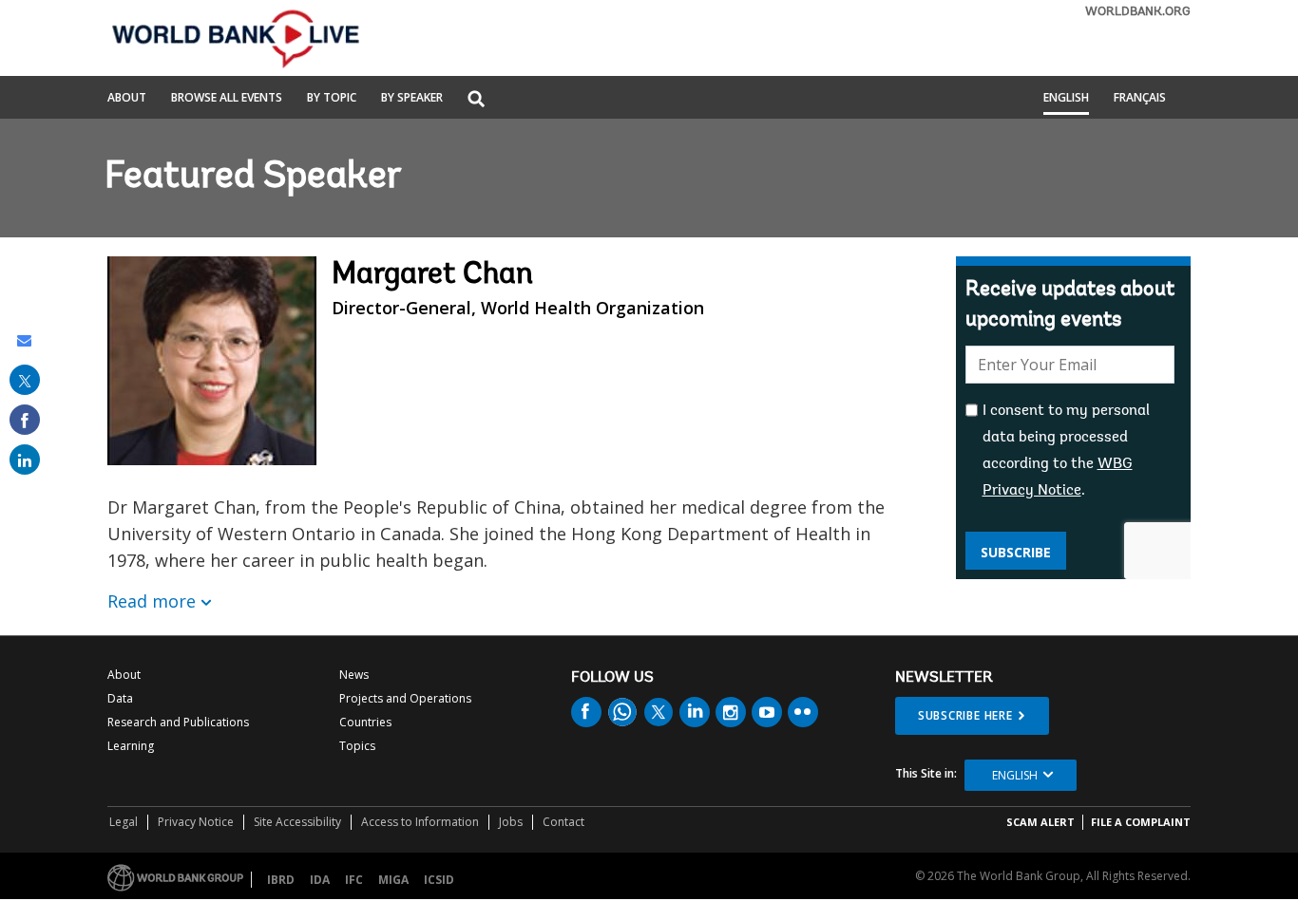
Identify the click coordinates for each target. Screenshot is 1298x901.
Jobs (511, 822)
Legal (123, 822)
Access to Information (420, 822)
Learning (130, 746)
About (126, 98)
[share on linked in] (25, 459)
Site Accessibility (297, 822)
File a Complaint (1141, 822)
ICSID (439, 880)
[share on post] (25, 380)
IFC (354, 880)
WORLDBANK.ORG (1138, 12)
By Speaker (412, 98)
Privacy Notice (196, 822)
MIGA (393, 880)
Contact (563, 822)
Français (1140, 98)
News (354, 674)
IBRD (281, 880)
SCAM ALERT (1040, 822)
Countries (365, 722)
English (1066, 98)
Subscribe (1016, 552)
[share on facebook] (25, 419)
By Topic (331, 98)
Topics (357, 746)
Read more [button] (151, 601)
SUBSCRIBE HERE (965, 715)
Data (120, 698)
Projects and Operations (405, 698)
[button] (476, 100)
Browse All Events (226, 98)
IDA (320, 880)
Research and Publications (178, 722)
